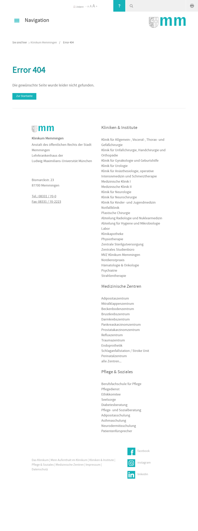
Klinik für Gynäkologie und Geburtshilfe (130, 161)
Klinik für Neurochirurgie (119, 197)
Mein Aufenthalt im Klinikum (69, 460)
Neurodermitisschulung (118, 426)
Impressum (93, 465)
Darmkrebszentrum (115, 319)
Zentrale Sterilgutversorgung (122, 244)
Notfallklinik (110, 208)
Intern (79, 7)
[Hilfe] (119, 6)
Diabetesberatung (114, 405)
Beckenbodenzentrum (117, 309)
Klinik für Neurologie (116, 192)
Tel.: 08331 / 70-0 (44, 196)
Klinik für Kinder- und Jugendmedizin (128, 202)
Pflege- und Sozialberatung (121, 410)
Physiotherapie (112, 239)
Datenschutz (40, 469)
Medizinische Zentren (70, 465)
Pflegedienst (110, 389)
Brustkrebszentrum (115, 314)
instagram (144, 462)
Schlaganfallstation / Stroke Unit (125, 351)
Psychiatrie (109, 271)
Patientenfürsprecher (116, 431)
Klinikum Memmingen (44, 43)
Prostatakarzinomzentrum (120, 330)
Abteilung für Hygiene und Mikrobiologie (130, 223)
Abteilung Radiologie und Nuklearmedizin (131, 218)
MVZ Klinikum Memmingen (120, 255)
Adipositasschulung (115, 415)
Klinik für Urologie (114, 166)
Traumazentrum (113, 340)
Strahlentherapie (113, 276)
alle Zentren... (111, 361)
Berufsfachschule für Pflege (121, 384)
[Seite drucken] (192, 6)
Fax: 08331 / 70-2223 (46, 202)
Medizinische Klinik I (116, 182)
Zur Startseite (24, 96)
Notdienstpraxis (113, 260)
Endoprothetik (111, 346)
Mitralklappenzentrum (117, 304)
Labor (105, 229)
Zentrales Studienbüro (117, 250)
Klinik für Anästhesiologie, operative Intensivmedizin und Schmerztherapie (129, 174)
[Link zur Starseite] (167, 22)
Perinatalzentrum (114, 356)
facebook (143, 451)
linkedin (142, 474)
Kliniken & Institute (101, 460)
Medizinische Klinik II (116, 187)
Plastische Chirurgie (115, 213)
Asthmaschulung (113, 421)
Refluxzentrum (112, 335)
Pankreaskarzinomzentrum (121, 325)
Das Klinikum (40, 460)
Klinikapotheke (112, 234)
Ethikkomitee (111, 394)
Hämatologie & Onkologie (120, 265)
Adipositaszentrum (115, 298)
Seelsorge (108, 400)
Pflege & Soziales (43, 465)
